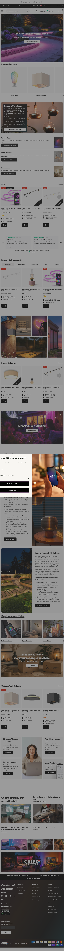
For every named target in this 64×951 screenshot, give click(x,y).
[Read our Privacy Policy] (28, 478)
